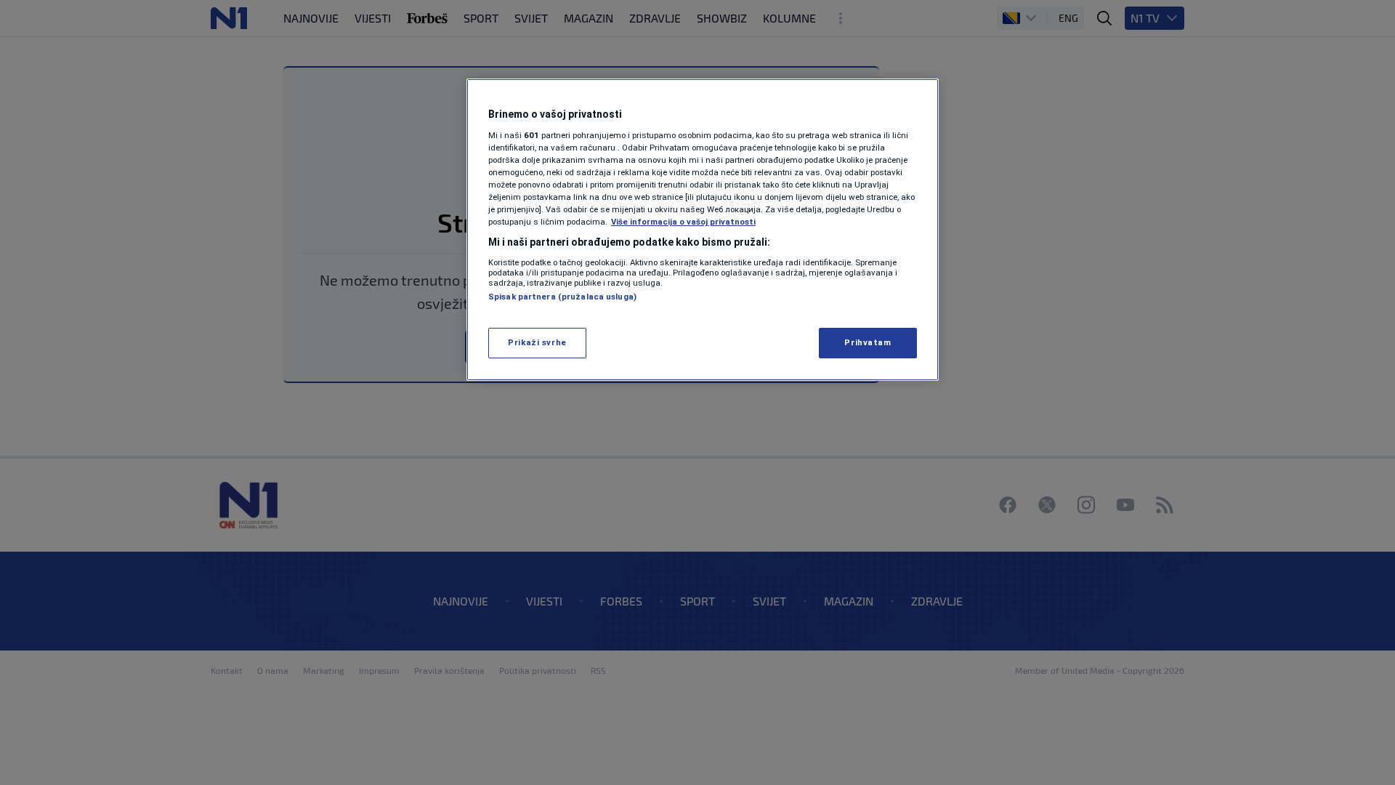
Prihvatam (867, 342)
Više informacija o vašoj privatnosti (683, 222)
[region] (702, 229)
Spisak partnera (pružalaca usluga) (562, 296)
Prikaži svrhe (537, 342)
